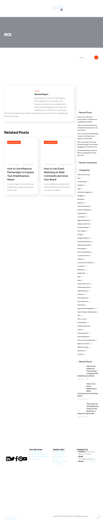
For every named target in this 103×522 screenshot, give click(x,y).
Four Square (81, 231)
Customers (81, 217)
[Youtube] (24, 458)
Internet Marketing (84, 252)
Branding (80, 199)
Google (80, 234)
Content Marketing (84, 210)
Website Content (83, 344)
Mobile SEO (81, 273)
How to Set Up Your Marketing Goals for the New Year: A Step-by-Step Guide (87, 136)
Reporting (80, 305)
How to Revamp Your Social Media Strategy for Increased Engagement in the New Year (87, 144)
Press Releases (82, 301)
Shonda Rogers (14, 164)
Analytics (80, 185)
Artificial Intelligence (84, 192)
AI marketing (81, 181)
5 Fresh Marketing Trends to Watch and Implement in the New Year (87, 152)
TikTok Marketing (83, 326)
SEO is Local (81, 319)
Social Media (81, 322)
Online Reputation (83, 287)
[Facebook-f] (16, 458)
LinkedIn (80, 259)
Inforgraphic (81, 248)
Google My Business (84, 241)
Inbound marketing (83, 245)
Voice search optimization (86, 340)
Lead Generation (83, 255)
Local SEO (80, 266)
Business (80, 203)
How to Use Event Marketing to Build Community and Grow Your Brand (56, 174)
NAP (79, 277)
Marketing (80, 270)
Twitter (80, 329)
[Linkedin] (8, 458)
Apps (79, 189)
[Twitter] (12, 458)
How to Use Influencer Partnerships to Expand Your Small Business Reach (20, 174)
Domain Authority (83, 224)
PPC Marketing (82, 298)
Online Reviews (82, 291)
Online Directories (83, 284)
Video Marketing (83, 336)
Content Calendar (83, 206)
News (79, 280)
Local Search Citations (85, 263)
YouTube (80, 354)
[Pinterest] (20, 458)
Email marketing (82, 227)
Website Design (82, 347)
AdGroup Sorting (83, 174)
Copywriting (81, 213)
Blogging (80, 196)
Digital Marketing (83, 220)
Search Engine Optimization (87, 312)
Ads (78, 178)
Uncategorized (14, 142)
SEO (78, 315)
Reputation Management (86, 308)
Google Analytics (83, 238)
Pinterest (80, 294)
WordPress (81, 351)
